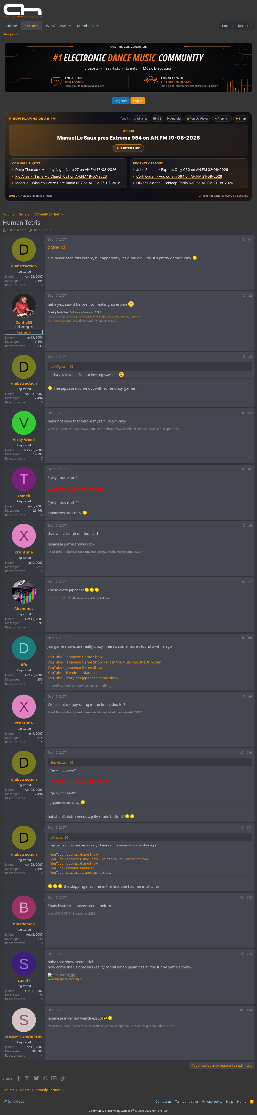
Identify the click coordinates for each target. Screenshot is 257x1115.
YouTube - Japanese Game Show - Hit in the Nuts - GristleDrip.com (104, 661)
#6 (250, 525)
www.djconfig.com (62, 321)
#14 (249, 1010)
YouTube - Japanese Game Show (75, 656)
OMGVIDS (56, 247)
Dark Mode (15, 1101)
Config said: (59, 366)
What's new (56, 25)
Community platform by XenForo (128, 1110)
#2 (250, 295)
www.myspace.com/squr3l (66, 979)
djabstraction (16, 230)
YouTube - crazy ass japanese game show (83, 677)
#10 (249, 752)
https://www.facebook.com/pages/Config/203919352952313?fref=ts (107, 316)
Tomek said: (59, 762)
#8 (250, 638)
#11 (249, 827)
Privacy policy (212, 1101)
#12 (249, 897)
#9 (250, 696)
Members (85, 25)
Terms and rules (187, 1101)
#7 (250, 582)
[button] (69, 25)
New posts (10, 34)
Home (11, 25)
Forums (31, 25)
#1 (250, 239)
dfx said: (57, 837)
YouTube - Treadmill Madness (73, 672)
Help (229, 1101)
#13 (249, 954)
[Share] (243, 240)
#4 (250, 413)
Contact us (163, 1101)
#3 (250, 357)
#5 (250, 469)
